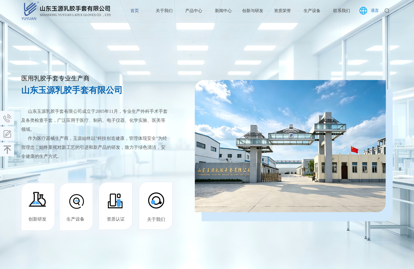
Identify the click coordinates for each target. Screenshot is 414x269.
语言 (375, 10)
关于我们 (164, 10)
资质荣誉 (282, 10)
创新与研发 (252, 10)
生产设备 (312, 10)
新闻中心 (223, 10)
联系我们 (341, 10)
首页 (134, 10)
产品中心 (193, 10)
